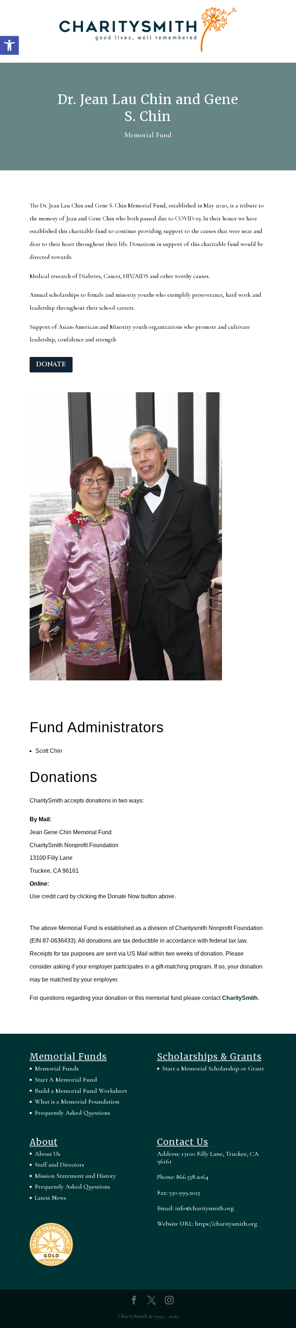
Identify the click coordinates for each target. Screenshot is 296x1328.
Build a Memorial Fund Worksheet (81, 1091)
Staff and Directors (59, 1164)
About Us (47, 1154)
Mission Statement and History (75, 1176)
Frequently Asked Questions (72, 1113)
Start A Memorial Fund (66, 1079)
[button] (9, 45)
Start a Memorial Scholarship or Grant (213, 1068)
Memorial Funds (57, 1068)
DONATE (51, 364)
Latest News (50, 1198)
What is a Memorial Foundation (77, 1101)
